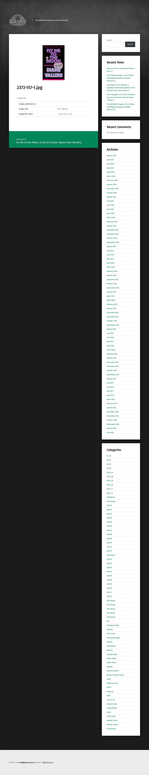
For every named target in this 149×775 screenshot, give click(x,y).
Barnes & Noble (113, 671)
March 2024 (111, 267)
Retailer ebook (112, 724)
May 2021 (110, 391)
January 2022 (111, 358)
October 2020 (112, 420)
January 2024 (112, 275)
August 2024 (111, 246)
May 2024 (110, 259)
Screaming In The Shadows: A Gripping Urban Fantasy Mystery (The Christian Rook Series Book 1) (121, 88)
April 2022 (110, 346)
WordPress (31, 762)
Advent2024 (111, 646)
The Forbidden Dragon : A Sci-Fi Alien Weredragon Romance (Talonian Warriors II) (120, 107)
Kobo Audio (111, 716)
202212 (109, 596)
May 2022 (110, 342)
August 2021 (111, 379)
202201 (109, 559)
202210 (109, 588)
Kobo (109, 712)
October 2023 (112, 284)
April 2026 (110, 172)
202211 (109, 592)
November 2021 (113, 366)
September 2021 (113, 375)
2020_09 (110, 481)
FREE (108, 696)
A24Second (111, 634)
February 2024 (112, 271)
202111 (109, 547)
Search (109, 40)
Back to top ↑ (48, 762)
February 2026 (112, 180)
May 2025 (110, 209)
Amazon (110, 650)
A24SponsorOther (113, 638)
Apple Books (111, 662)
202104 (109, 518)
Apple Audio (111, 658)
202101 (109, 505)
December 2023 (113, 280)
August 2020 (111, 428)
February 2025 (112, 222)
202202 (109, 563)
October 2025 (112, 193)
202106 (109, 526)
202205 (109, 576)
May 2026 (110, 168)
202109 (109, 539)
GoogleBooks (112, 708)
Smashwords (111, 729)
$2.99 (109, 460)
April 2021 (110, 395)
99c (108, 621)
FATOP (109, 687)
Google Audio (112, 704)
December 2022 (113, 312)
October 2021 (112, 370)
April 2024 (110, 263)
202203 (109, 567)
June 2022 (110, 337)
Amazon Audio (112, 654)
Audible (110, 667)
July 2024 (110, 251)
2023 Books (111, 601)
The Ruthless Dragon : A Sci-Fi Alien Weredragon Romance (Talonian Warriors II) (120, 78)
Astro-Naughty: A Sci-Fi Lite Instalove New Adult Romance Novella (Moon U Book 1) (121, 97)
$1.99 (109, 456)
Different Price (112, 683)
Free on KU (111, 700)
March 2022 (111, 350)
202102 (109, 510)
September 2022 (113, 325)
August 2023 (111, 292)
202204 (109, 572)
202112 (109, 551)
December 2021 (113, 362)
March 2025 (111, 217)
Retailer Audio (112, 720)
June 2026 (110, 164)
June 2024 (110, 255)
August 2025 (111, 197)
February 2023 (112, 304)
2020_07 (110, 472)
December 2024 (113, 230)
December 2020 (113, 412)
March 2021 (111, 399)
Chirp (109, 679)
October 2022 (112, 321)
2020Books (111, 497)
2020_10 (110, 485)
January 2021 (111, 408)
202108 (109, 534)
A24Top (109, 642)
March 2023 (111, 300)
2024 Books (111, 605)
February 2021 (112, 403)
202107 (109, 530)
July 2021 (110, 383)
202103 (109, 514)
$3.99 (109, 464)
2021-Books (111, 501)
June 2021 (110, 387)
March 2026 (111, 176)
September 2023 (113, 288)
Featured (110, 691)
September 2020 (113, 424)
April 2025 (110, 213)
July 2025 (110, 201)
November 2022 (113, 317)
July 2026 (110, 160)
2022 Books (111, 555)
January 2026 (111, 184)
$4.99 (109, 468)
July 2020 (110, 432)
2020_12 (110, 493)
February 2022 (112, 354)
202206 (109, 580)
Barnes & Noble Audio (115, 675)
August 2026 (111, 155)
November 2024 (113, 234)
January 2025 (111, 226)
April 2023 (110, 296)
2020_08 (110, 477)
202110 (109, 543)
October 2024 (112, 238)
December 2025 (113, 189)
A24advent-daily (113, 625)
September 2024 (113, 242)
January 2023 (111, 308)
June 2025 (110, 205)
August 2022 (111, 329)
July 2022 (110, 333)
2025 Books (111, 613)
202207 (109, 584)
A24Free (110, 629)
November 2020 (113, 416)
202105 (109, 522)
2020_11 (110, 489)
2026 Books (111, 617)
